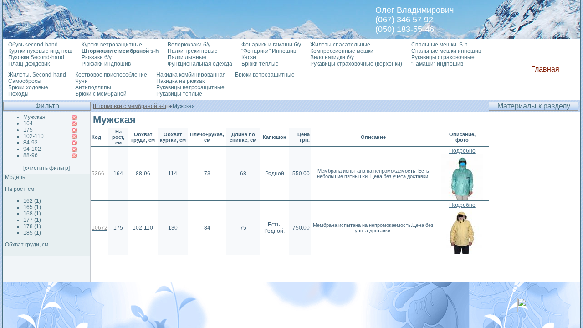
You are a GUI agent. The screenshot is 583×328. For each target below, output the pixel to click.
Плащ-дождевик (29, 64)
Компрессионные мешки (341, 51)
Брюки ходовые (28, 87)
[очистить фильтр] (46, 168)
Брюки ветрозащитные (265, 75)
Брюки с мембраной (101, 94)
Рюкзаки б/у (97, 57)
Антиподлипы (93, 87)
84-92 (30, 142)
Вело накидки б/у (332, 57)
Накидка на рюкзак (180, 81)
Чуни (81, 81)
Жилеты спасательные (340, 44)
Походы (18, 94)
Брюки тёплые (260, 64)
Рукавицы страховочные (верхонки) (356, 64)
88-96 (30, 155)
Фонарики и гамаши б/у (271, 44)
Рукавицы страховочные (443, 57)
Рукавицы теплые (179, 94)
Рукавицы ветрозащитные (190, 87)
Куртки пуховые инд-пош (40, 51)
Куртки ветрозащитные (112, 44)
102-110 (33, 136)
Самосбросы (24, 81)
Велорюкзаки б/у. (189, 44)
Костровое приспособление (111, 75)
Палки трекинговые (193, 51)
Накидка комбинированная (191, 75)
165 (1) (32, 207)
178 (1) (32, 226)
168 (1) (32, 213)
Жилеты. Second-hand (37, 75)
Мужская (34, 117)
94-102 (32, 149)
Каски (248, 57)
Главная (545, 69)
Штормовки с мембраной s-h (129, 106)
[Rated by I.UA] (537, 309)
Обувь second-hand (33, 44)
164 (28, 123)
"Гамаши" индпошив (437, 64)
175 (28, 130)
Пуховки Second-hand (36, 57)
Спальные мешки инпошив (446, 51)
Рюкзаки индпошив (106, 64)
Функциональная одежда (200, 64)
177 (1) (32, 220)
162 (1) (32, 201)
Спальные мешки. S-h (439, 44)
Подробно (462, 151)
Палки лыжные (187, 57)
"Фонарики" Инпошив (268, 51)
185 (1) (32, 233)
